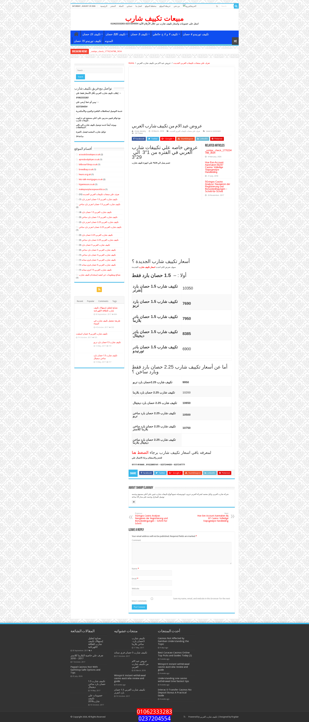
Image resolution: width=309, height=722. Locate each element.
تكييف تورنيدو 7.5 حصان (87, 41)
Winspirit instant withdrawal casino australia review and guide (130, 678)
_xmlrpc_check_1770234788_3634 (106, 51)
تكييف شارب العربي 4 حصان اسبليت (92, 334)
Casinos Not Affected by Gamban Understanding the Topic (173, 641)
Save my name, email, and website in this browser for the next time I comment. (181, 599)
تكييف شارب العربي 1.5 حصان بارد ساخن (99, 217)
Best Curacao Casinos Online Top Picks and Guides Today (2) (175, 654)
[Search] (236, 6)
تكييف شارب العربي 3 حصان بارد (96, 245)
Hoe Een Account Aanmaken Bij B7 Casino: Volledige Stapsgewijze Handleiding (214, 167)
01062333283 (154, 711)
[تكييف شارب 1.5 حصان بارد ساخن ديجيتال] (84, 359)
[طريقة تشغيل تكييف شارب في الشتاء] (84, 324)
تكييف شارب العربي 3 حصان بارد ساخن (99, 250)
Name (135, 568)
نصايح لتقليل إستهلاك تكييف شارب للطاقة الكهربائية (95, 642)
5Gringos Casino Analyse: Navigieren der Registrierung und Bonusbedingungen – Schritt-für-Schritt (217, 186)
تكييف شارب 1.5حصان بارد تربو (107, 342)
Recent (80, 301)
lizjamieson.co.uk (86, 184)
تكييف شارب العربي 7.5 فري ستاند (97, 270)
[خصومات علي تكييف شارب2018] (78, 699)
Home (131, 63)
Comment (136, 540)
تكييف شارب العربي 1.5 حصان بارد (97, 212)
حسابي (129, 6)
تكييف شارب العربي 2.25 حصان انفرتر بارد (100, 222)
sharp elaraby (140, 131)
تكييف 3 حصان (139, 34)
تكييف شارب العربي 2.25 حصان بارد (97, 235)
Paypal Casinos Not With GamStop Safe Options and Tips (85, 669)
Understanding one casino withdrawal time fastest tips (173, 680)
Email (135, 578)
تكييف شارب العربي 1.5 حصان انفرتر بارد (99, 199)
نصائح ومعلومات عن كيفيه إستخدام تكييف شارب (100, 275)
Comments (103, 301)
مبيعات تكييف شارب (154, 18)
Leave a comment (213, 131)
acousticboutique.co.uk (89, 154)
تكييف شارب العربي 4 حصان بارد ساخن (99, 255)
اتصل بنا (139, 6)
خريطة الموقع (164, 6)
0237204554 (154, 718)
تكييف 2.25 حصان (116, 34)
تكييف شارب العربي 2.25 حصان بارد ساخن (100, 240)
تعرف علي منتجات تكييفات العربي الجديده (191, 63)
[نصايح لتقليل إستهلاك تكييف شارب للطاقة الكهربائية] (84, 311)
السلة (121, 6)
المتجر (113, 6)
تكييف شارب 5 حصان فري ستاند (130, 652)
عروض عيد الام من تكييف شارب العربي (140, 664)
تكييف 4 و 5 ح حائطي (165, 34)
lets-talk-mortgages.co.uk (91, 179)
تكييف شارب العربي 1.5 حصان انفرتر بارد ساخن (99, 204)
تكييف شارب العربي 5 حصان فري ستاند (99, 260)
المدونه (109, 41)
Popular (90, 301)
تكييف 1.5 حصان (91, 34)
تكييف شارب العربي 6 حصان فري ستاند (99, 265)
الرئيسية (103, 6)
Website (135, 588)
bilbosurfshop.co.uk (88, 164)
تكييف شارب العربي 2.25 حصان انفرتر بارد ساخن (100, 227)
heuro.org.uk (85, 174)
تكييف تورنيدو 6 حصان (196, 34)
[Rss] (217, 6)
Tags (114, 301)
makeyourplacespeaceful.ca (92, 189)
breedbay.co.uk (86, 169)
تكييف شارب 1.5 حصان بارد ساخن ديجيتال (96, 684)
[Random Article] (235, 41)
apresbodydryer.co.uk (89, 159)
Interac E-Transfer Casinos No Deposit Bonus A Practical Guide (175, 692)
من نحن (177, 6)
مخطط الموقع (150, 6)
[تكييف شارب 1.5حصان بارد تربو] (84, 346)
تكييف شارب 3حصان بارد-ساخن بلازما (138, 641)
